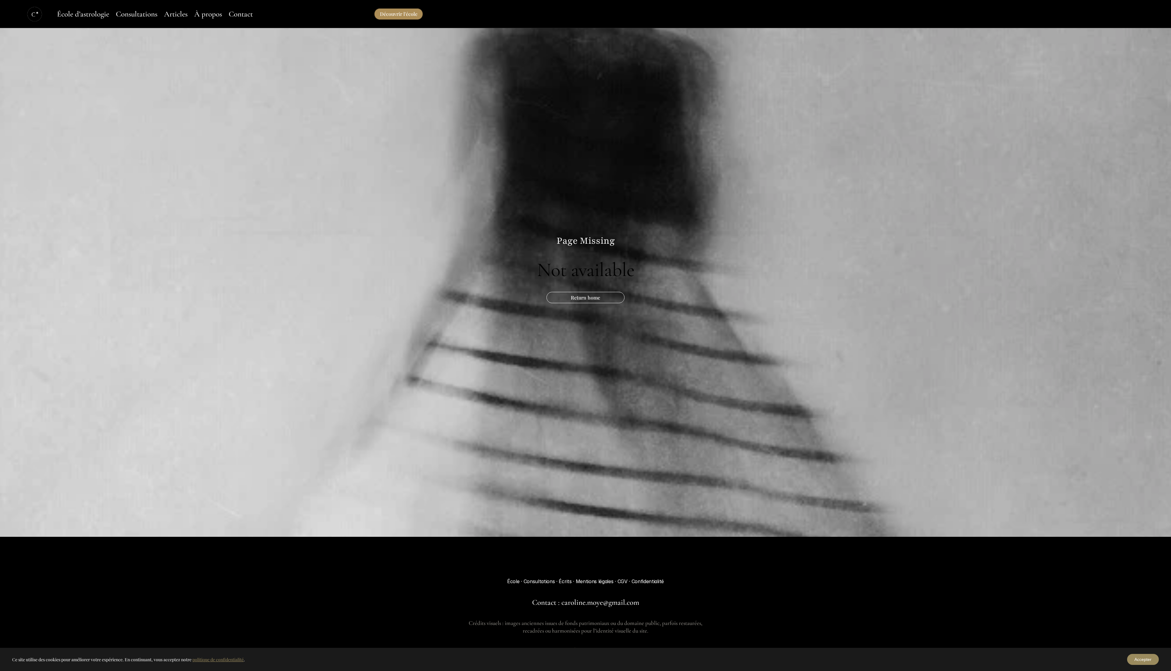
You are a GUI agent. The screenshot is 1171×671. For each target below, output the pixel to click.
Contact (241, 14)
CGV (623, 581)
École (513, 581)
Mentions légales (595, 581)
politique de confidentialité (218, 659)
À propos (208, 14)
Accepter (1142, 659)
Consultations (136, 14)
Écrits (566, 581)
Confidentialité (648, 581)
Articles (176, 14)
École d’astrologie (83, 14)
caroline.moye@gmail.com (600, 602)
